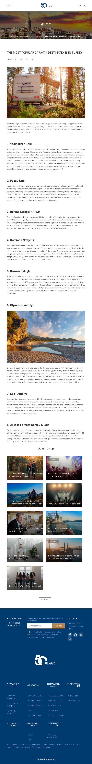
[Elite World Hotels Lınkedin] (32, 59)
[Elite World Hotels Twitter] (26, 59)
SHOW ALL (44, 599)
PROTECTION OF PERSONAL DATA (13, 624)
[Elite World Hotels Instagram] (21, 59)
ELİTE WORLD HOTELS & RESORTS (21, 36)
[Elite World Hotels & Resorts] (85, 5)
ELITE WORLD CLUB (15, 619)
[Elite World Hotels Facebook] (15, 59)
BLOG (38, 36)
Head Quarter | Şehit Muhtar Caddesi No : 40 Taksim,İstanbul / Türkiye (34, 745)
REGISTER (59, 626)
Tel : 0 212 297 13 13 (72, 745)
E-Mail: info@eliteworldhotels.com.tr (39, 747)
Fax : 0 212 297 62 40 (15, 747)
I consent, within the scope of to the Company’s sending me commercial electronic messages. (45, 634)
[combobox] (79, 6)
